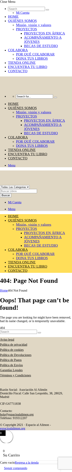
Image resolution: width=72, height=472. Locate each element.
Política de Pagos (11, 360)
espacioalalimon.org (12, 428)
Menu (11, 165)
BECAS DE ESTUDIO (41, 46)
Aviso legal (7, 339)
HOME (13, 17)
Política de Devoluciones (15, 355)
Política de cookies (12, 349)
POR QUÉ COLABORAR (35, 54)
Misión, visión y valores (33, 25)
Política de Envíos (11, 365)
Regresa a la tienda (27, 462)
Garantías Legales (11, 370)
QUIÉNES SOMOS (22, 21)
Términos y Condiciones (15, 375)
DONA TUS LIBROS (32, 58)
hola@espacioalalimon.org (17, 414)
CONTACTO (17, 71)
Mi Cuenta (22, 12)
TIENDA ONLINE (22, 63)
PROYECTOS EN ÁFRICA (44, 33)
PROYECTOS (26, 29)
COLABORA (18, 50)
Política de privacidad (13, 344)
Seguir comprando (15, 468)
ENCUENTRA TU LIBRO (27, 67)
